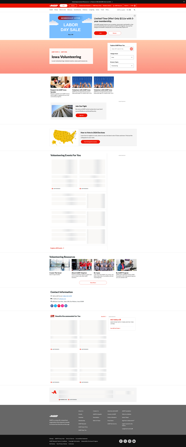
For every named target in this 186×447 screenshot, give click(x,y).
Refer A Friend (96, 420)
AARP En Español (97, 414)
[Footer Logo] (59, 416)
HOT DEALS (114, 320)
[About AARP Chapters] (82, 265)
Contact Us (96, 411)
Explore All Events (56, 248)
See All (103, 316)
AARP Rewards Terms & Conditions (58, 441)
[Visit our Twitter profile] (125, 441)
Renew (114, 33)
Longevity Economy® (127, 428)
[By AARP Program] (126, 265)
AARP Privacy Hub (59, 438)
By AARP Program (122, 273)
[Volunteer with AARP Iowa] (82, 82)
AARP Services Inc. (112, 423)
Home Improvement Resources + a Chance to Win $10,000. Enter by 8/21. (91, 1)
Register (126, 5)
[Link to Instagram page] (129, 441)
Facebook (51, 305)
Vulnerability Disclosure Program (89, 441)
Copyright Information (74, 441)
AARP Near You (82, 430)
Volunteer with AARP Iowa (81, 90)
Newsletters (96, 417)
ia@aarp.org (62, 299)
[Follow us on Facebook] (121, 441)
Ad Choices (52, 443)
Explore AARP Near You (117, 45)
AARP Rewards (118, 5)
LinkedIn (65, 305)
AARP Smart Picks (97, 5)
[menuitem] (51, 10)
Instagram (62, 305)
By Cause (97, 273)
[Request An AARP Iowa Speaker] (60, 82)
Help (128, 9)
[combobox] (122, 49)
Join (100, 33)
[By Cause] (104, 265)
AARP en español (121, 9)
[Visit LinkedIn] (134, 441)
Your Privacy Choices (62, 443)
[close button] (135, 16)
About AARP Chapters (79, 273)
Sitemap (51, 438)
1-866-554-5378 (67, 296)
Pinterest (58, 305)
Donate (80, 414)
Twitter (55, 305)
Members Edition (107, 5)
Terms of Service (70, 438)
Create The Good (55, 273)
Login (132, 5)
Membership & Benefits (84, 5)
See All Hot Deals (115, 328)
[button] (134, 10)
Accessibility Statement (81, 438)
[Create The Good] (59, 265)
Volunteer (80, 417)
